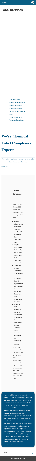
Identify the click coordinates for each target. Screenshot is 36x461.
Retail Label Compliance (17, 102)
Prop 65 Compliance (15, 117)
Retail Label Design (15, 108)
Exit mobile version (18, 458)
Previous (6, 444)
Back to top (30, 453)
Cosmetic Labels (14, 99)
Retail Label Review (15, 105)
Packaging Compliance (16, 120)
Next (10, 444)
